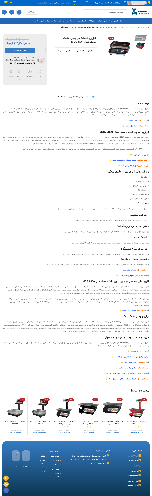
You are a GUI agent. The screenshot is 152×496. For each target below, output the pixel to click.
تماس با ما (55, 469)
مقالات (42, 456)
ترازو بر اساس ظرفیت (127, 27)
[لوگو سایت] (140, 12)
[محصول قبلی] (8, 27)
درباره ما (56, 465)
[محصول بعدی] (3, 27)
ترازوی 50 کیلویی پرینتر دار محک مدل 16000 (137, 422)
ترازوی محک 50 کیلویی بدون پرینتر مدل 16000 (64, 422)
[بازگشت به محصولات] (6, 27)
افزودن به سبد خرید (19, 50)
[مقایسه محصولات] (11, 12)
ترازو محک (141, 27)
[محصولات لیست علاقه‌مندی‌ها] (4, 12)
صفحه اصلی (55, 456)
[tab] (91, 97)
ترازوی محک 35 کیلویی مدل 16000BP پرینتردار (88, 422)
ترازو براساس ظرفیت (139, 155)
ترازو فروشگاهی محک (126, 276)
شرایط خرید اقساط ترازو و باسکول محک (122, 379)
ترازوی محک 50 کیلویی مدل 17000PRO (40, 422)
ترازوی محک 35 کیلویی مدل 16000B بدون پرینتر (112, 422)
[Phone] (6, 478)
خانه (148, 27)
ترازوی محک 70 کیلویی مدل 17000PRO (15, 422)
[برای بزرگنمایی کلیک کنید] (127, 56)
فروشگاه (56, 460)
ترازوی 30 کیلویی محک (108, 27)
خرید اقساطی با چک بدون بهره (24, 57)
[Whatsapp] (6, 484)
